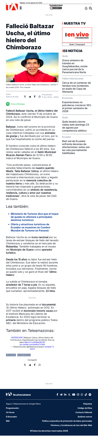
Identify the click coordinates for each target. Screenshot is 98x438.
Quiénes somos (85, 416)
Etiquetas (87, 404)
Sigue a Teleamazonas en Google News (23, 404)
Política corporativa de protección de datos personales (67, 421)
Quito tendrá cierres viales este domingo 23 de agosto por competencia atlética (75, 126)
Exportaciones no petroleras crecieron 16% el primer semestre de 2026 (76, 107)
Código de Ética (85, 408)
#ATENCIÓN (16, 337)
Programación (12, 408)
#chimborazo (24, 355)
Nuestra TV (74, 23)
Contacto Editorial (83, 412)
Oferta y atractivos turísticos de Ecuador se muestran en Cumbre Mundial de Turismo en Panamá (30, 227)
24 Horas (10, 412)
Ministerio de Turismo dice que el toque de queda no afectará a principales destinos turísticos (34, 217)
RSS (8, 421)
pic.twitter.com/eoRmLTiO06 (32, 344)
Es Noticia (72, 51)
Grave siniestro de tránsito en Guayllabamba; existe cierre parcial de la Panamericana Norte (74, 66)
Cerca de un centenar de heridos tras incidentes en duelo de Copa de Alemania (76, 87)
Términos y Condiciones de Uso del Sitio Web (71, 425)
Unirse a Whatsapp (18, 104)
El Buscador (11, 416)
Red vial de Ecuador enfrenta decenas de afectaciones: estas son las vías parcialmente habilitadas (76, 147)
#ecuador (11, 355)
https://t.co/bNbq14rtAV (34, 342)
